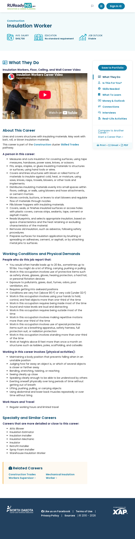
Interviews (109, 112)
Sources (70, 515)
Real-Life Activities (114, 118)
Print (103, 145)
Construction (15, 21)
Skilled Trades (70, 144)
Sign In (114, 6)
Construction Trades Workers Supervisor (22, 476)
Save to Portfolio (113, 67)
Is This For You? (112, 83)
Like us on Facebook (57, 511)
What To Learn (111, 95)
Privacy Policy (50, 515)
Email (114, 145)
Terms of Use (84, 511)
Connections (110, 106)
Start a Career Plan (109, 137)
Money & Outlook (113, 101)
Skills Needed (111, 89)
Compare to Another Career (111, 131)
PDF (126, 145)
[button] (101, 6)
